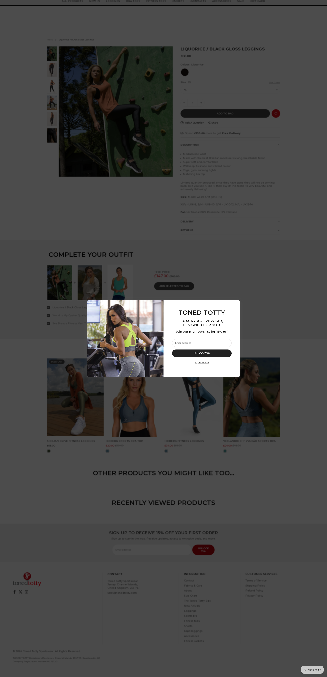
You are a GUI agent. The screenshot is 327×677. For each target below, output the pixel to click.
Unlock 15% (202, 353)
